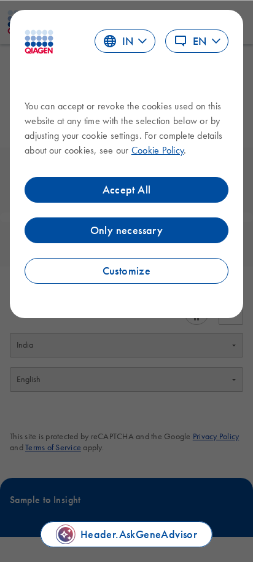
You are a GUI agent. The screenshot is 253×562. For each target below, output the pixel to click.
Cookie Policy (157, 150)
